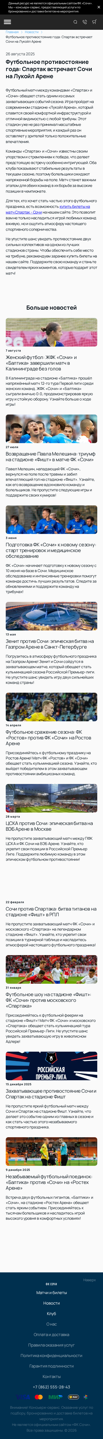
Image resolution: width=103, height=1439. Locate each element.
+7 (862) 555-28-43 (51, 1387)
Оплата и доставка (51, 1334)
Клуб (51, 1313)
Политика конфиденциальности (51, 1355)
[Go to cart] (94, 22)
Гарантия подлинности (51, 1366)
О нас (51, 1324)
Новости (51, 1303)
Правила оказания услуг (51, 1345)
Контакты (52, 1376)
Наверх (89, 1279)
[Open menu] (7, 22)
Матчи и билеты (51, 1292)
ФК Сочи (51, 1284)
